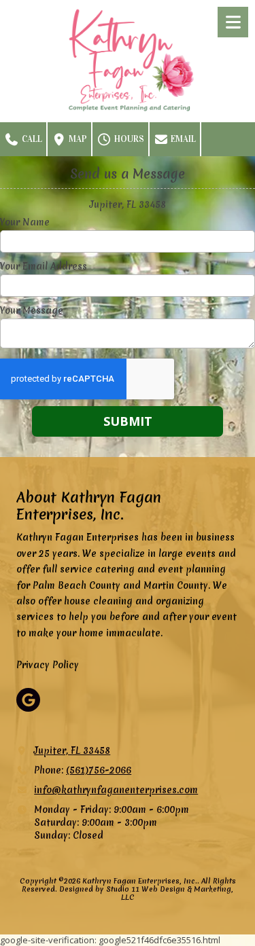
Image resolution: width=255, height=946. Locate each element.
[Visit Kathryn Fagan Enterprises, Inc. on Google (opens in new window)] (28, 700)
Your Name (25, 222)
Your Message (31, 310)
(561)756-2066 (98, 770)
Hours (128, 139)
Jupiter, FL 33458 (72, 750)
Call (31, 139)
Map (77, 139)
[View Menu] (233, 22)
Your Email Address (43, 266)
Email (182, 139)
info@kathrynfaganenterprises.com (116, 790)
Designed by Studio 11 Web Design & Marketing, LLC (146, 893)
